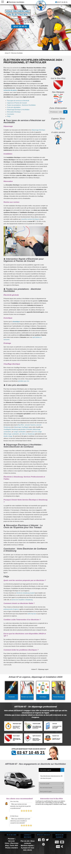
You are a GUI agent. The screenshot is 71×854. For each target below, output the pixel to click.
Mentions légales (27, 845)
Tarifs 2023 (14, 845)
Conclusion (10, 114)
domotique (16, 321)
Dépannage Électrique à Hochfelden (18, 109)
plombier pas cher (23, 381)
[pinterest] (43, 845)
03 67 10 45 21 (62, 2)
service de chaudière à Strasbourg (22, 599)
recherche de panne (10, 90)
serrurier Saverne (30, 425)
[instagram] (43, 840)
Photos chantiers (11, 848)
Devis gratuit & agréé (46, 791)
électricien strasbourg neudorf (25, 593)
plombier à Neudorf (26, 429)
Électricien (14, 843)
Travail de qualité (44, 783)
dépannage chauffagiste (21, 427)
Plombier (11, 839)
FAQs (8, 116)
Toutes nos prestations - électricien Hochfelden (21, 105)
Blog (7, 845)
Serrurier (11, 841)
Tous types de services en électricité (18, 100)
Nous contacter (29, 842)
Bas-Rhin (21, 425)
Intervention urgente (45, 770)
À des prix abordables (13, 107)
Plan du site (25, 841)
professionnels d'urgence (11, 609)
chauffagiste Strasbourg (11, 429)
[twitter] (47, 840)
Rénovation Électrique (14, 112)
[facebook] (39, 840)
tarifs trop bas (32, 613)
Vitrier (7, 843)
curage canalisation (20, 431)
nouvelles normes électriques (30, 219)
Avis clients (27, 850)
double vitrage (8, 436)
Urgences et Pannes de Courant (17, 103)
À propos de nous (27, 848)
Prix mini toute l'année (46, 787)
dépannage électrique (38, 130)
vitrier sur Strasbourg (28, 434)
